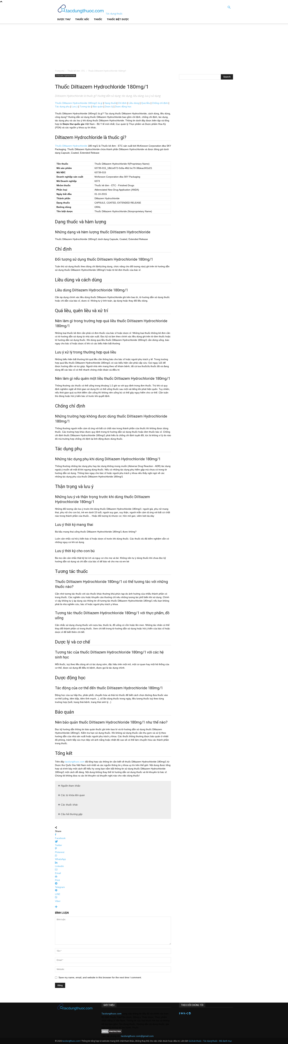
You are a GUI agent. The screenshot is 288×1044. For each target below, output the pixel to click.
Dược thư (63, 19)
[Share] (187, 1013)
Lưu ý (75, 106)
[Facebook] (180, 1013)
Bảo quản (98, 106)
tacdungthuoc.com (74, 761)
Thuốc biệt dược (118, 19)
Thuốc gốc (82, 19)
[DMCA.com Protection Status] (112, 1032)
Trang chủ (59, 70)
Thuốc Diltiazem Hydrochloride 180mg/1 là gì (78, 103)
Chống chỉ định (160, 103)
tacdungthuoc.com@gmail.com (137, 1036)
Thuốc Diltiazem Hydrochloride (71, 145)
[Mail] (182, 1013)
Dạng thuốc (110, 103)
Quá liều (145, 103)
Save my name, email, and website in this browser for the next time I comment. (100, 977)
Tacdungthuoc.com (112, 1013)
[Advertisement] (85, 44)
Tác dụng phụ (62, 106)
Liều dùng (134, 103)
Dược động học (123, 106)
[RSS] (185, 1013)
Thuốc (98, 19)
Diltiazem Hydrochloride (65, 75)
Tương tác (85, 106)
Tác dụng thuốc (210, 1041)
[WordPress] (189, 1013)
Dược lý (109, 106)
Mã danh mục (225, 1041)
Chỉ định (122, 103)
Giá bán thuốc (195, 1041)
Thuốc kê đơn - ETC (76, 70)
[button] (229, 7)
